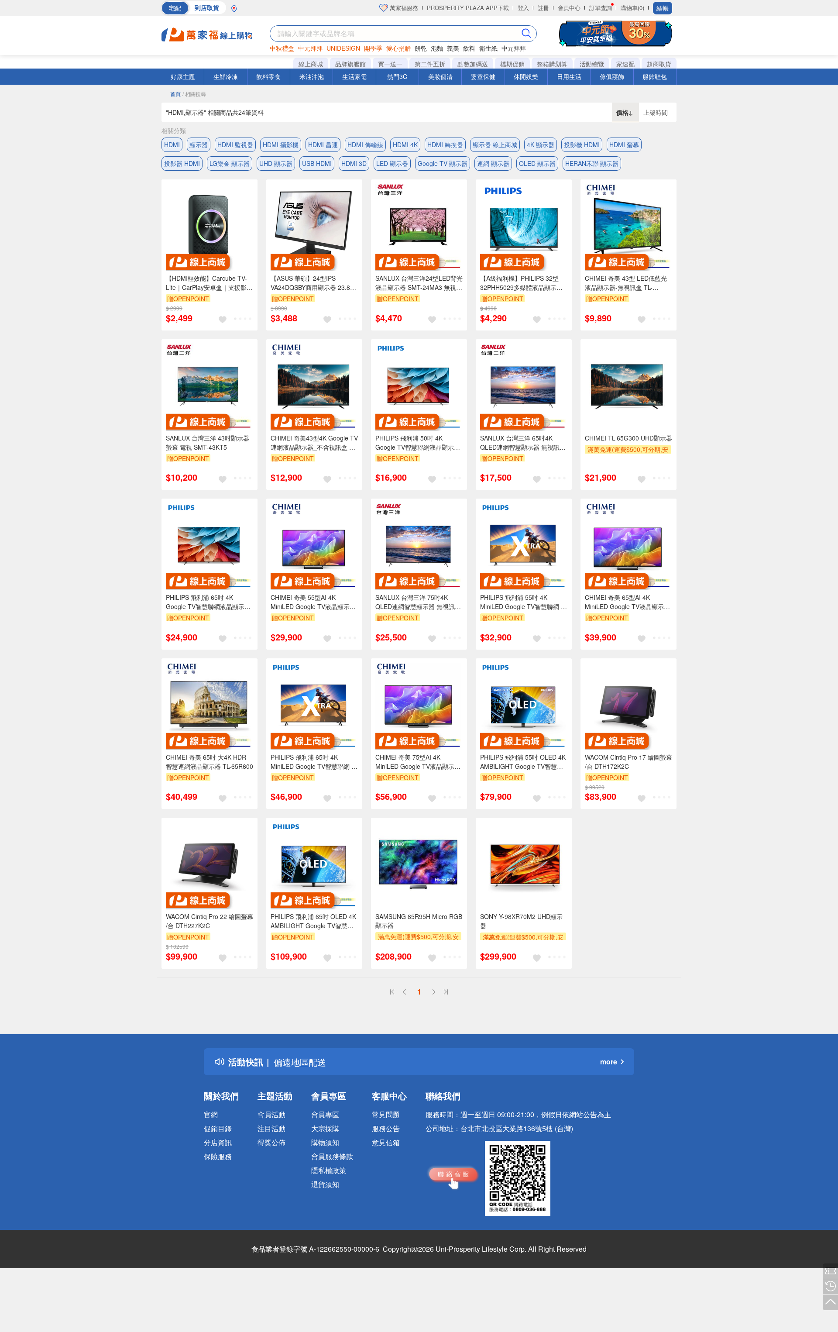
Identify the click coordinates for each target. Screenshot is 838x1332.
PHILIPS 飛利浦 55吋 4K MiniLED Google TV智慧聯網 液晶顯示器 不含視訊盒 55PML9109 (523, 602)
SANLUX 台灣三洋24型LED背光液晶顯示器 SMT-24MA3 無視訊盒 (419, 283)
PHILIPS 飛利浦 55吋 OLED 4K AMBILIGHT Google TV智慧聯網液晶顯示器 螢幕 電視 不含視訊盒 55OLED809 (523, 762)
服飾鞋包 (654, 76)
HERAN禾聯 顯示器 (591, 163)
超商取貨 (659, 63)
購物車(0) (632, 7)
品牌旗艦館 (350, 63)
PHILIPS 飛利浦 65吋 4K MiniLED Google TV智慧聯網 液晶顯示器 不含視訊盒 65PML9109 (314, 762)
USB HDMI (317, 163)
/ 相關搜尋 (194, 93)
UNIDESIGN (343, 48)
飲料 (469, 48)
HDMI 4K (405, 144)
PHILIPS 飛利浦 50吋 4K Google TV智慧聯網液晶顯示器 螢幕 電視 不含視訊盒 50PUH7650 (417, 443)
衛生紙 (488, 48)
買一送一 (390, 63)
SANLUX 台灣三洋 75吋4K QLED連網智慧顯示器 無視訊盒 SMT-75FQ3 (418, 602)
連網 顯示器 (493, 163)
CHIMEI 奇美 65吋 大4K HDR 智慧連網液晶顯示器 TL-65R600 (209, 762)
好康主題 (183, 76)
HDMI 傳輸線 (365, 144)
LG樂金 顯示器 (230, 163)
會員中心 (569, 7)
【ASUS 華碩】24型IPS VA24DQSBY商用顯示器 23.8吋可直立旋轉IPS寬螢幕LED (313, 283)
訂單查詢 (600, 7)
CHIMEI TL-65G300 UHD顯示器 (628, 438)
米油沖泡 (311, 76)
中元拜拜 (310, 48)
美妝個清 (440, 76)
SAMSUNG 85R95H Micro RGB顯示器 (418, 920)
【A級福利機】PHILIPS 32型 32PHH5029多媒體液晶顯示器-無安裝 (522, 283)
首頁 (175, 93)
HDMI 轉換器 (445, 144)
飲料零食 (268, 76)
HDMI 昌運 (323, 144)
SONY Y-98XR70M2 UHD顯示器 (521, 921)
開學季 (373, 48)
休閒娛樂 (526, 76)
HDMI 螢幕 (624, 144)
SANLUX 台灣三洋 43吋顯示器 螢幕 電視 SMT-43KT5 (207, 442)
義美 (453, 48)
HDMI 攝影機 (281, 144)
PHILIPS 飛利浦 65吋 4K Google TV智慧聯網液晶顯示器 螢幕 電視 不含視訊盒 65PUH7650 (208, 602)
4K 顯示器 (540, 144)
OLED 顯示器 (537, 163)
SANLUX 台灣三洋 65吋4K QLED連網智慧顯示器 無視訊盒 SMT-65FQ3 (523, 443)
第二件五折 (430, 63)
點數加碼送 (472, 63)
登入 (523, 7)
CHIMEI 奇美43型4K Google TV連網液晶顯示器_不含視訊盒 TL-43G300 (314, 443)
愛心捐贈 (398, 48)
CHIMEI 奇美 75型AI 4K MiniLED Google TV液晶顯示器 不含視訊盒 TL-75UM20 (417, 762)
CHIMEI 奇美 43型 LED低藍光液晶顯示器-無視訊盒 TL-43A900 (626, 283)
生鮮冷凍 (225, 76)
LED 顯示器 (392, 163)
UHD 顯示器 (275, 163)
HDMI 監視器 (235, 144)
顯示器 (198, 144)
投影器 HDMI (182, 163)
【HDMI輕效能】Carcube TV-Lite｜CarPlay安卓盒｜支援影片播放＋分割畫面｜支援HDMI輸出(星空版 (209, 283)
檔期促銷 (512, 63)
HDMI (172, 144)
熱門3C (397, 76)
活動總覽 (592, 63)
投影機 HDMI (582, 144)
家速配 (625, 63)
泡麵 (437, 48)
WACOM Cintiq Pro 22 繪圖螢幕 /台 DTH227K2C (209, 921)
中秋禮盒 (282, 48)
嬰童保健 (483, 76)
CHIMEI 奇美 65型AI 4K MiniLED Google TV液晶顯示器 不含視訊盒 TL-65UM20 (627, 602)
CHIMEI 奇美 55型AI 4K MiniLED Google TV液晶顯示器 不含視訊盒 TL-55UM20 (313, 602)
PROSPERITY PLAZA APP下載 (468, 7)
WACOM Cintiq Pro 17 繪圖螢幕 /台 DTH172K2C (628, 762)
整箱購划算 (552, 63)
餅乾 (421, 48)
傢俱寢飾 (612, 76)
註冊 (543, 7)
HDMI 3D (354, 163)
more (608, 1062)
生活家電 (354, 76)
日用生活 (569, 76)
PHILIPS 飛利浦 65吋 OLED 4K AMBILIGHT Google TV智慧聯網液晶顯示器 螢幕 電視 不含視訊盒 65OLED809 (313, 921)
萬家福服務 (403, 7)
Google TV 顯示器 (442, 163)
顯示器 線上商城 (495, 144)
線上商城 (311, 63)
